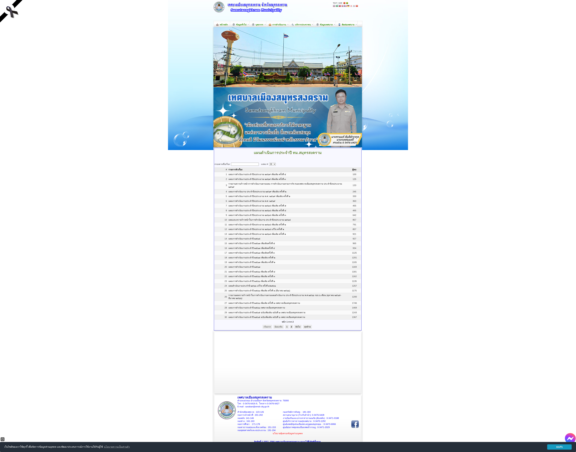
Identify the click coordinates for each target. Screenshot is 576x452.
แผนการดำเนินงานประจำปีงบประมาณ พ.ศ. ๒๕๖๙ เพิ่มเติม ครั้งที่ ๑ (259, 196)
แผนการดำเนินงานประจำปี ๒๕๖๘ (244, 238)
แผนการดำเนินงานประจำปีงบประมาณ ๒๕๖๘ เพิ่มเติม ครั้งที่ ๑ (257, 234)
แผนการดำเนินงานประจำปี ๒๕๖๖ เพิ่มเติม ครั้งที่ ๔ (251, 271)
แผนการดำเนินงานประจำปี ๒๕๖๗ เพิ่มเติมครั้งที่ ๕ (251, 243)
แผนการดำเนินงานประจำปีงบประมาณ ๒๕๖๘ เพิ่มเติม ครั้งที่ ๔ (257, 210)
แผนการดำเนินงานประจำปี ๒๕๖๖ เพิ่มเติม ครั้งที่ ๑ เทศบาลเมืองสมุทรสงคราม (264, 303)
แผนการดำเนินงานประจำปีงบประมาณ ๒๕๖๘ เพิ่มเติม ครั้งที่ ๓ (257, 215)
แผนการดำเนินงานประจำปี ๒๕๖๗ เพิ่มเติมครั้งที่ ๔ (251, 248)
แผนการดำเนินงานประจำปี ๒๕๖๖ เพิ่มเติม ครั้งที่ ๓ (251, 276)
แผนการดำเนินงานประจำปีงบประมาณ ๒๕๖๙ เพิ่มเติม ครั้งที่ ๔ (257, 174)
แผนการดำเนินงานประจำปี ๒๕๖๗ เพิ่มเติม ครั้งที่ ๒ (251, 257)
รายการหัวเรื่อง (235, 169)
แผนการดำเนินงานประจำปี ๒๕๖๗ (244, 267)
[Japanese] (351, 6)
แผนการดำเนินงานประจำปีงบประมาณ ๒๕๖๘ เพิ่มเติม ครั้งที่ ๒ (257, 224)
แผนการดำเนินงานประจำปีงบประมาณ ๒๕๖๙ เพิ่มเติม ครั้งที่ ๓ (257, 179)
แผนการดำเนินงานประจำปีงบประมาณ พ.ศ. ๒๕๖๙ (251, 201)
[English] (342, 6)
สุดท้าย (307, 327)
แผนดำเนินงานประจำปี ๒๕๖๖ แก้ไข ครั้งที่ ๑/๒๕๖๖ (252, 286)
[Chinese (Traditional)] (340, 6)
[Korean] (354, 6)
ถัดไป (297, 327)
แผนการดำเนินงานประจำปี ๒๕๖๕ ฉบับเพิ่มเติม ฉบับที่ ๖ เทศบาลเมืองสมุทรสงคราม (266, 317)
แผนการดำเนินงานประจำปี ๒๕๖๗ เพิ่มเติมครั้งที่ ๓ (251, 253)
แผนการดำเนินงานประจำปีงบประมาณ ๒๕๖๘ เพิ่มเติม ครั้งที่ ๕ (257, 205)
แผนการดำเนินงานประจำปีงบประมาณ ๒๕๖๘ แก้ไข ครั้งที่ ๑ (256, 229)
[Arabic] (337, 6)
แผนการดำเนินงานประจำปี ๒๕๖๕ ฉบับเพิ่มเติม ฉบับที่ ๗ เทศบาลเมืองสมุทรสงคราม (266, 312)
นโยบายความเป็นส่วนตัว (117, 447)
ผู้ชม (354, 169)
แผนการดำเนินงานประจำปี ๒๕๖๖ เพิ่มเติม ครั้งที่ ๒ (251, 281)
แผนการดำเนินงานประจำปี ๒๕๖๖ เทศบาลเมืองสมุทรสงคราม (256, 307)
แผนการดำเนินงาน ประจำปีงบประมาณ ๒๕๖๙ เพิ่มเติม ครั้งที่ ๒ (257, 191)
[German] (348, 6)
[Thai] (334, 6)
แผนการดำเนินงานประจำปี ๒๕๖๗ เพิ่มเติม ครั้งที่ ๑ (251, 262)
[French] (345, 6)
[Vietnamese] (357, 6)
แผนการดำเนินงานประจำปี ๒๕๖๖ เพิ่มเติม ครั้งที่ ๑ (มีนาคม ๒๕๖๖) (259, 290)
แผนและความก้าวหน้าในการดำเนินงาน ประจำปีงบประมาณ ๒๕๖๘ (259, 220)
